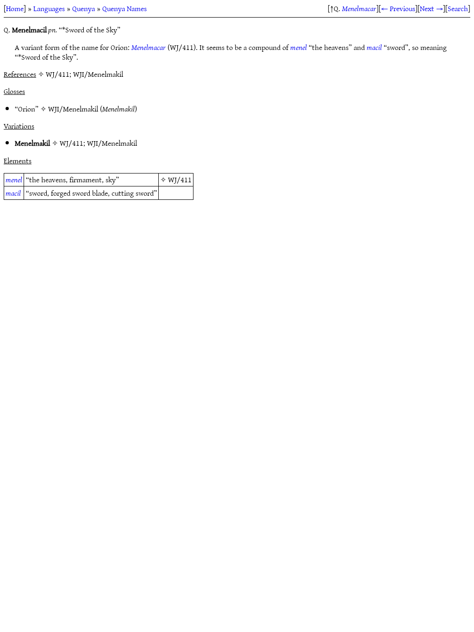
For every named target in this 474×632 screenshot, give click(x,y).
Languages (49, 8)
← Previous (398, 8)
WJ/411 (71, 142)
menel (298, 47)
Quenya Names (124, 8)
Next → (431, 8)
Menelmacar (359, 8)
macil (374, 47)
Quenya (83, 8)
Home (15, 8)
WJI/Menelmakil (73, 108)
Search (458, 8)
